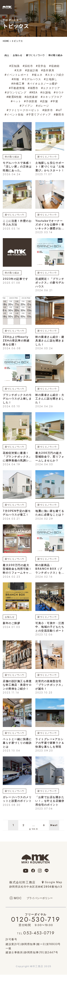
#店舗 (44, 101)
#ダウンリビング (15, 92)
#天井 (18, 70)
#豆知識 (14, 65)
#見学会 (41, 65)
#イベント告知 (14, 114)
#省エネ (37, 74)
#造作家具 (47, 70)
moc (18, 898)
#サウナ (59, 92)
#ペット (16, 101)
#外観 (15, 79)
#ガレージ (42, 105)
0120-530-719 (35, 918)
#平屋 (54, 101)
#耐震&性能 (14, 96)
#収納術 (54, 65)
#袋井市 (47, 110)
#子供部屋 (30, 101)
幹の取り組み (12, 156)
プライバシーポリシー (40, 898)
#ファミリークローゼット (23, 110)
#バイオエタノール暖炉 (43, 83)
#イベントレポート (17, 74)
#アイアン (26, 105)
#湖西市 (33, 88)
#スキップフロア (51, 96)
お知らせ (10, 617)
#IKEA (33, 92)
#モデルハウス (31, 79)
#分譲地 (45, 92)
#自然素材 (31, 96)
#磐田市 (59, 114)
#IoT (59, 110)
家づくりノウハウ (47, 156)
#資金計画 (31, 70)
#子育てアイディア (38, 114)
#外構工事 (18, 83)
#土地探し (50, 79)
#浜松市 (28, 65)
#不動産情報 (17, 88)
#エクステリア (50, 88)
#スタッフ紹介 (54, 74)
